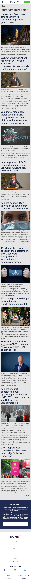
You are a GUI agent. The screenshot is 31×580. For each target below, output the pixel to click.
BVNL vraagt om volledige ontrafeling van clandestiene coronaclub (15, 301)
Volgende (27, 495)
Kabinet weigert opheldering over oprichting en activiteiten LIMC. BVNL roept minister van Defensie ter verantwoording (15, 396)
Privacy (8, 575)
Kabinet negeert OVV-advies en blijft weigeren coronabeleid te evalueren (15, 206)
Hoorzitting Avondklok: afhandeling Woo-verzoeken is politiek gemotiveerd (13, 18)
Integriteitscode (7, 578)
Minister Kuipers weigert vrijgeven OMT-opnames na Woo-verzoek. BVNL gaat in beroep (14, 345)
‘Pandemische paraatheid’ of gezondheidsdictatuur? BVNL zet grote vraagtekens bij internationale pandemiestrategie (15, 255)
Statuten (23, 578)
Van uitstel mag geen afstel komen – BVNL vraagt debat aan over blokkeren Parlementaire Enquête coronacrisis (14, 117)
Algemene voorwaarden (23, 575)
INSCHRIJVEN (23, 524)
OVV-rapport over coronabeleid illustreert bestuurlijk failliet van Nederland (13, 451)
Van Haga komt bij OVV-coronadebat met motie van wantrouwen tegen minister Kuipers (14, 166)
